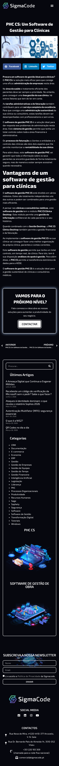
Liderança (16, 484)
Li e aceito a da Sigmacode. (30, 676)
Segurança (16, 507)
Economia (16, 455)
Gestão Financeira (20, 474)
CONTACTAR (29, 324)
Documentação (18, 448)
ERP (13, 458)
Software (15, 510)
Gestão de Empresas (21, 464)
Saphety (15, 504)
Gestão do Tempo (19, 471)
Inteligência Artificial (21, 478)
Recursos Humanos (20, 497)
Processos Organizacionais (24, 491)
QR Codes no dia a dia (17, 427)
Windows (15, 524)
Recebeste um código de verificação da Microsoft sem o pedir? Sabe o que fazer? (29, 393)
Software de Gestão (21, 514)
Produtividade (18, 494)
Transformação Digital (22, 517)
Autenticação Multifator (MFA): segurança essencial (29, 412)
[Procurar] (49, 366)
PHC (13, 487)
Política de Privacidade (29, 676)
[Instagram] (32, 717)
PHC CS (29, 530)
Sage (13, 501)
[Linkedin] (26, 717)
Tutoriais (15, 520)
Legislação (16, 481)
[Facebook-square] (20, 717)
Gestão (14, 461)
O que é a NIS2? (14, 420)
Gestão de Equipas (20, 468)
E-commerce (17, 451)
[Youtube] (39, 717)
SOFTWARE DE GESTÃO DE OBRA (29, 585)
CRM (13, 445)
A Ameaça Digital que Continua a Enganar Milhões (28, 383)
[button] (52, 5)
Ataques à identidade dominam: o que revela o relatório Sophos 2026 (26, 402)
